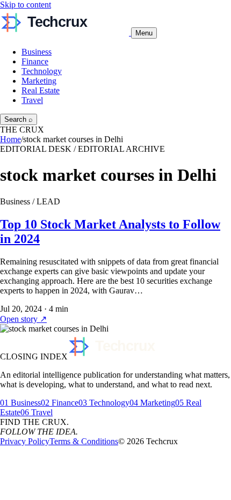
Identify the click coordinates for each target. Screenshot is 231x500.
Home (10, 139)
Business (36, 51)
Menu (144, 33)
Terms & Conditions (83, 441)
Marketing (38, 80)
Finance (34, 61)
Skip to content (25, 4)
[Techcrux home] (65, 32)
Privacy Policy (24, 441)
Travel (32, 100)
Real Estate (40, 90)
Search (18, 119)
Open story (23, 318)
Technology (41, 71)
